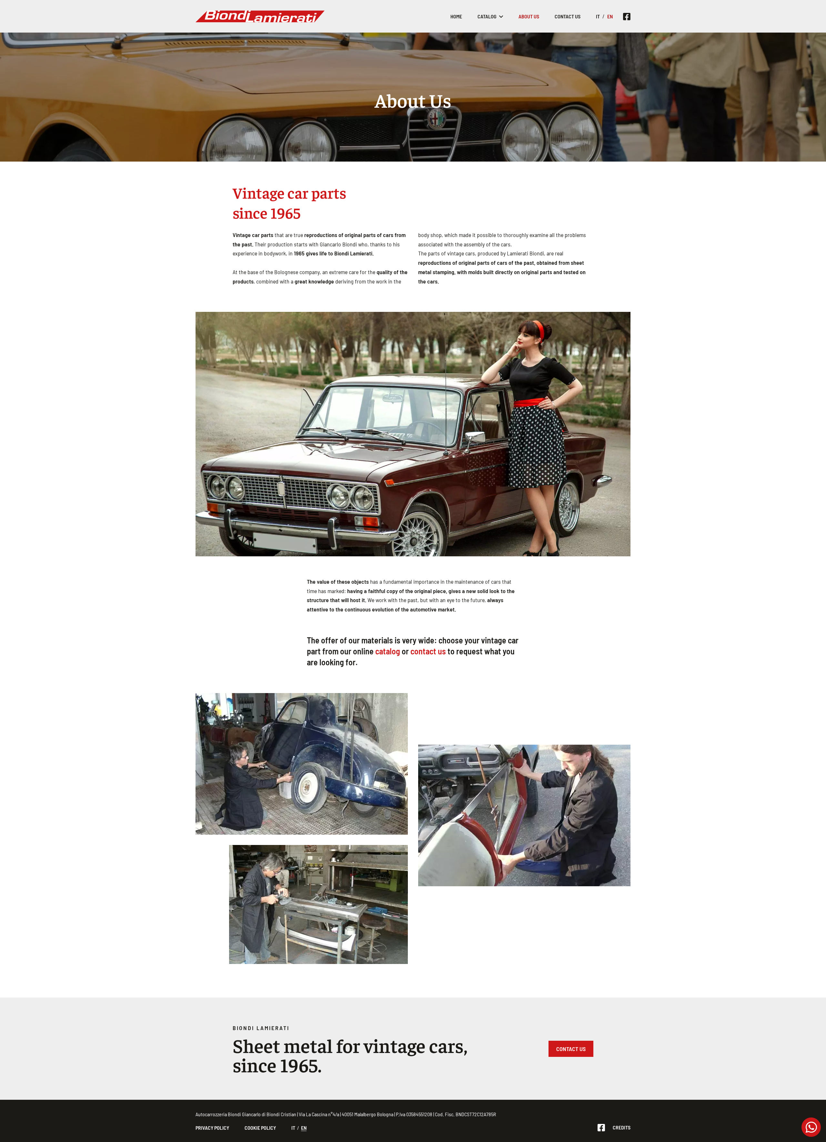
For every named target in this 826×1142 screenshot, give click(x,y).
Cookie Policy (260, 1128)
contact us (428, 651)
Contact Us (567, 16)
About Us (529, 16)
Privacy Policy (212, 1128)
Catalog (487, 16)
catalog (387, 651)
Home (456, 16)
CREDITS (621, 1127)
